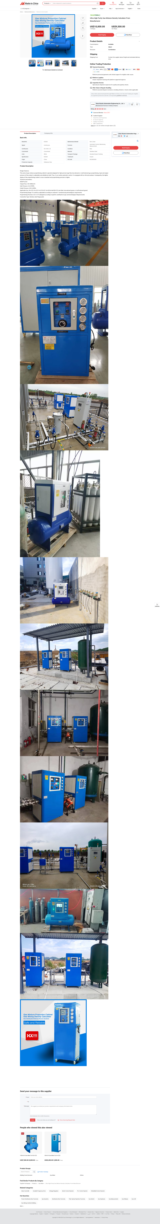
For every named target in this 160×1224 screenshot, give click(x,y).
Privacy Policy (105, 1217)
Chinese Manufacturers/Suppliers (60, 1212)
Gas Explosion (101, 1199)
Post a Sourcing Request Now (66, 1120)
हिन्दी (102, 1213)
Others (82, 1175)
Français (58, 1213)
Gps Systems (45, 1199)
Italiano (71, 1213)
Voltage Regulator (53, 1191)
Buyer (101, 8)
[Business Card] (137, 141)
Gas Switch (91, 1199)
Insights (122, 1212)
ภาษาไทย (107, 1213)
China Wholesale (73, 1212)
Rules (139, 8)
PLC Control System (82, 1191)
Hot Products (39, 1212)
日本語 (98, 1213)
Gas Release (125, 1199)
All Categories (25, 8)
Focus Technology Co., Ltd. (69, 1217)
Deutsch (77, 1213)
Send (32, 1120)
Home (21, 12)
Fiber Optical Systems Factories (77, 1199)
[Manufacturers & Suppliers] (29, 3)
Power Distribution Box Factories (29, 1199)
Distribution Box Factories (58, 1199)
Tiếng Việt (118, 1213)
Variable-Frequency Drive (39, 1191)
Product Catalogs (43, 1172)
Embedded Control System (98, 1191)
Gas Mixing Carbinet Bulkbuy (28, 1203)
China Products (47, 1212)
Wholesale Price (82, 1212)
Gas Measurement (113, 1199)
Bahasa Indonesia (126, 1213)
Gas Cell (134, 1199)
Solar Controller (25, 1191)
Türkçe (112, 1213)
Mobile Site (116, 1212)
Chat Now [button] (129, 35)
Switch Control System (68, 1191)
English (41, 1213)
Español (46, 1213)
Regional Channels (100, 1212)
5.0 (119, 136)
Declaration (97, 1217)
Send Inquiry (102, 35)
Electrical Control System (42, 12)
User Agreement (89, 1217)
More (21, 1206)
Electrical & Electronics (30, 12)
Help (110, 8)
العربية (89, 1213)
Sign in (138, 4)
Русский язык (65, 1213)
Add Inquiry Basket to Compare (53, 70)
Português (52, 1213)
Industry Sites (91, 1212)
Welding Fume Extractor (26, 1175)
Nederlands (83, 1213)
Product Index (109, 1212)
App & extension (120, 8)
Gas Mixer (52, 1175)
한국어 (93, 1213)
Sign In (93, 125)
